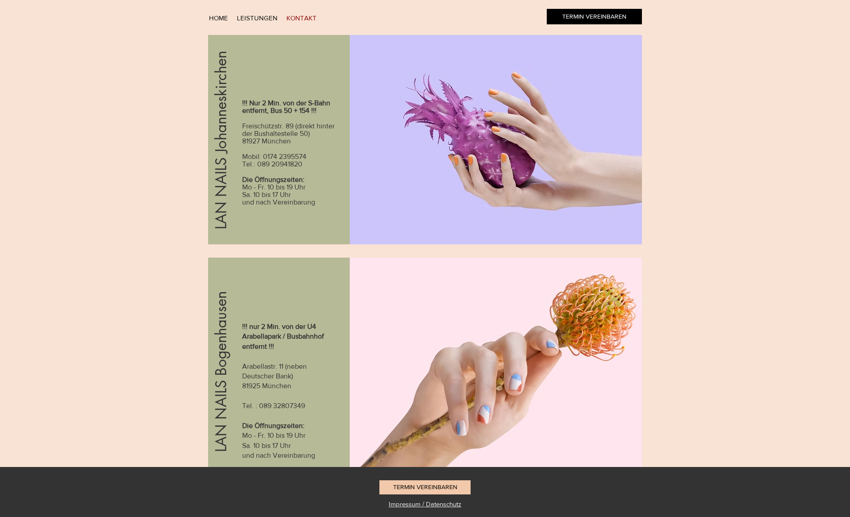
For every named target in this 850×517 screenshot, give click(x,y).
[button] (221, 139)
